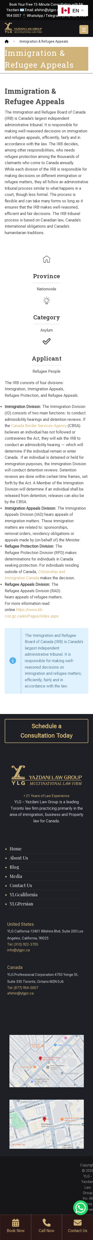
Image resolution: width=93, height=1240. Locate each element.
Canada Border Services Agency (39, 425)
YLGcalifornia (23, 895)
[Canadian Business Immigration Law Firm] (23, 28)
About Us (19, 858)
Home (16, 849)
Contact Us (21, 885)
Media (16, 876)
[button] (83, 29)
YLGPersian (21, 904)
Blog (14, 867)
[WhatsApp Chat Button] (80, 1207)
